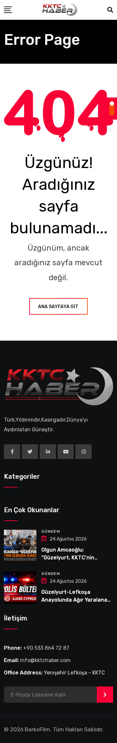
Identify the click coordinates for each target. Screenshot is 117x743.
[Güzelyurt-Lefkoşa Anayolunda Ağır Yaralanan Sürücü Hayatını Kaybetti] (20, 587)
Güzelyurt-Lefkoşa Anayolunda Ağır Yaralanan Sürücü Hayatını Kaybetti (75, 600)
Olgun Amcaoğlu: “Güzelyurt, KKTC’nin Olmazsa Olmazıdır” (67, 557)
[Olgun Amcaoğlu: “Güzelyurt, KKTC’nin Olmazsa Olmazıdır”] (20, 545)
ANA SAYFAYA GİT (58, 306)
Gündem (50, 531)
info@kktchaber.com (45, 660)
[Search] (110, 10)
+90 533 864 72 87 (46, 648)
